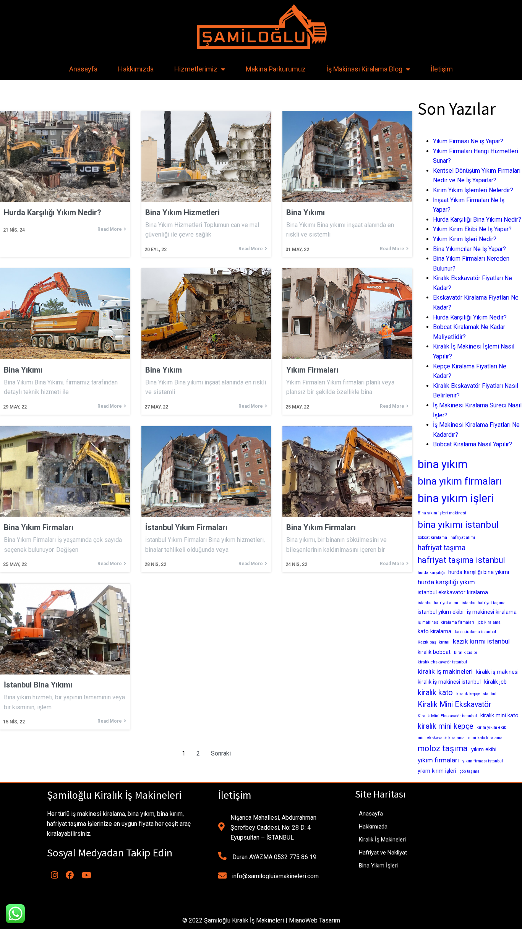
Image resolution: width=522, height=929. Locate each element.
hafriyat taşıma (441, 547)
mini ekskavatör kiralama (441, 737)
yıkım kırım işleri (437, 771)
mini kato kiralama (485, 737)
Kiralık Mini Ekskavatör (454, 704)
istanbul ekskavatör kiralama (453, 592)
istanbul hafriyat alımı (438, 602)
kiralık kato (435, 692)
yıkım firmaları (438, 760)
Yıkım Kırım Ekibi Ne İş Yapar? (472, 229)
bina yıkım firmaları (459, 481)
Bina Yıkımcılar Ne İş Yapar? (469, 249)
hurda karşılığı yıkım (446, 582)
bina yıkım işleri (456, 498)
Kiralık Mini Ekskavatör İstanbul (447, 715)
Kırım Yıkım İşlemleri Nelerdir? (473, 190)
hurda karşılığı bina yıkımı (478, 572)
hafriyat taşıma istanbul (461, 560)
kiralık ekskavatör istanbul (442, 662)
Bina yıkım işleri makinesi (442, 513)
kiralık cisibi (465, 652)
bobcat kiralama (432, 537)
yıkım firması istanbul (482, 761)
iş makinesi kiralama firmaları (446, 622)
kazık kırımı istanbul (481, 641)
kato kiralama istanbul (475, 631)
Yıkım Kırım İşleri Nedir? (464, 239)
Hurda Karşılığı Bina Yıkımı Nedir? (477, 219)
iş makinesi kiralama (492, 612)
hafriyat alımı (463, 537)
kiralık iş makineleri (445, 671)
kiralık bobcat (434, 652)
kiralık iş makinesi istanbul (449, 682)
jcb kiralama (489, 622)
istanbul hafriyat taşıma (484, 602)
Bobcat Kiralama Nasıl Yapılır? (472, 444)
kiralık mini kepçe (445, 726)
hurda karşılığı (431, 572)
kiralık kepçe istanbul (476, 693)
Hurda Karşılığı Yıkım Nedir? (470, 317)
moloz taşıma (443, 748)
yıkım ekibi (483, 749)
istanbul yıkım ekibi (441, 612)
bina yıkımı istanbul (458, 524)
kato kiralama (434, 631)
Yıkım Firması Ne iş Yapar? (468, 141)
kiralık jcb (495, 682)
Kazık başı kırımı (433, 642)
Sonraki (221, 753)
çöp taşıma (470, 771)
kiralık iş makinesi (497, 672)
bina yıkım (443, 464)
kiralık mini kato (499, 715)
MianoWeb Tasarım (314, 920)
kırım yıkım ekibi (492, 727)
